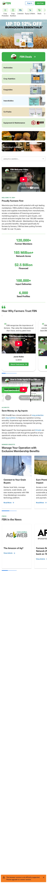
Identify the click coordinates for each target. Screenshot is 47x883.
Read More (7, 502)
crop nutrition (10, 418)
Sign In (29, 3)
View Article (8, 553)
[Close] (43, 877)
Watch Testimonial (17, 364)
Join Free (40, 3)
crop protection (38, 415)
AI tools (38, 430)
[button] (23, 159)
